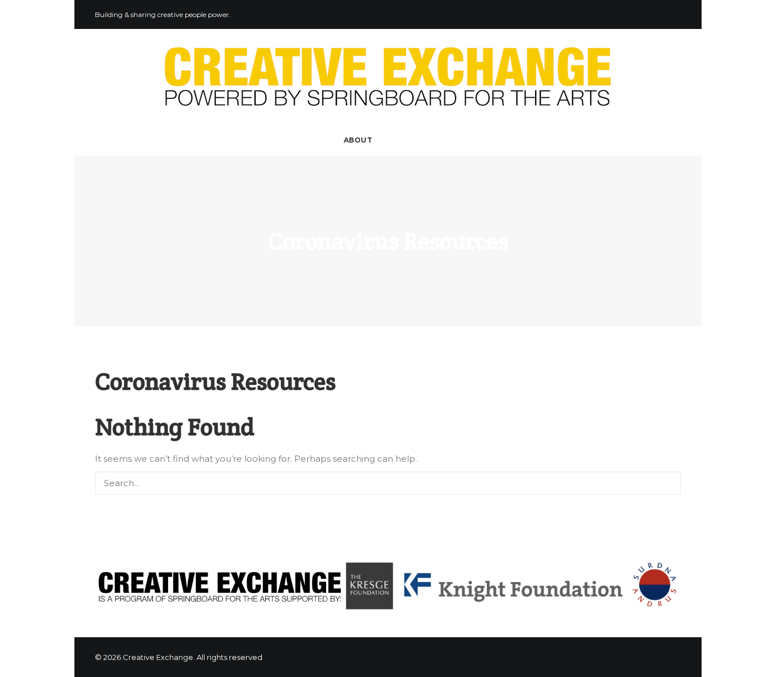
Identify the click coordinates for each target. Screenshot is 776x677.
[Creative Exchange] (388, 77)
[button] (389, 140)
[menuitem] (354, 140)
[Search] (388, 483)
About (358, 140)
